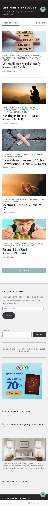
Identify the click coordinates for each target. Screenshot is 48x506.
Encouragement (24, 108)
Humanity (35, 56)
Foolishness (27, 244)
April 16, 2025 (8, 257)
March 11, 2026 (9, 168)
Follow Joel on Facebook (14, 482)
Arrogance (8, 244)
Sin (13, 246)
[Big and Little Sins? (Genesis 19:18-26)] (24, 229)
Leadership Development (14, 58)
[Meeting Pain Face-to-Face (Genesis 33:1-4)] (24, 93)
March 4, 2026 (9, 212)
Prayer (15, 201)
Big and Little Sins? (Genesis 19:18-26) (14, 251)
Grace (14, 110)
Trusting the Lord (25, 246)
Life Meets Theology (19, 7)
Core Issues (8, 56)
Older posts (24, 270)
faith (35, 199)
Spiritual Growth (11, 112)
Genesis (25, 56)
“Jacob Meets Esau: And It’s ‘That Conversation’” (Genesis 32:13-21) (24, 162)
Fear (18, 56)
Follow (8, 315)
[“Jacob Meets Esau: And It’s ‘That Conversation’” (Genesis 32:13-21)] (24, 140)
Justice (6, 246)
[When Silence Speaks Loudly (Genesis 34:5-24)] (24, 41)
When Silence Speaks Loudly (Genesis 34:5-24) (21, 65)
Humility (34, 110)
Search (5, 330)
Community (8, 154)
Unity (24, 112)
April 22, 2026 (8, 71)
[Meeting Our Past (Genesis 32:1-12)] (24, 185)
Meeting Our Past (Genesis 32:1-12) (23, 206)
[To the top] (43, 494)
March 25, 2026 (9, 123)
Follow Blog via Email (13, 292)
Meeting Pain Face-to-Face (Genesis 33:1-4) (20, 117)
